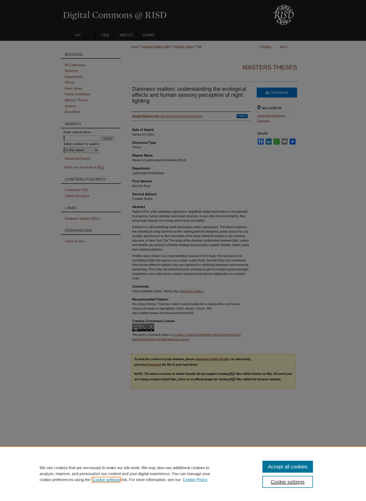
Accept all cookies (287, 466)
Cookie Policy (195, 480)
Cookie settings (106, 480)
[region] (183, 473)
